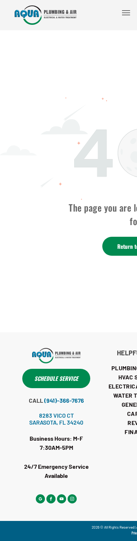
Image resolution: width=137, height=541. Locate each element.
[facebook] (51, 499)
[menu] (126, 12)
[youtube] (61, 499)
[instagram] (72, 499)
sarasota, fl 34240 (56, 422)
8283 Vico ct (56, 415)
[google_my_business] (40, 499)
